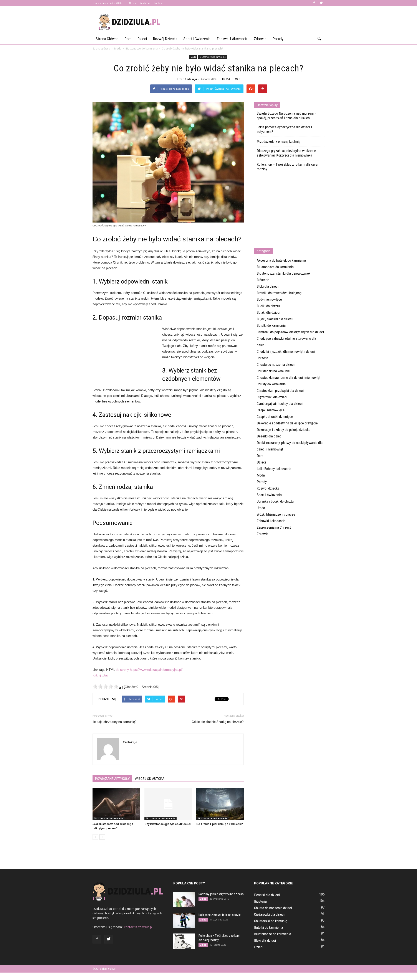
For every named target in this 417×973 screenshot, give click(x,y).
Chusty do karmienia (271, 384)
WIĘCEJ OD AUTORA (149, 779)
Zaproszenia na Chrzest (274, 527)
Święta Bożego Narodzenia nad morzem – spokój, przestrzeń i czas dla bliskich (286, 115)
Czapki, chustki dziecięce (275, 416)
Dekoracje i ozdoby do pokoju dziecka (283, 429)
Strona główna (107, 38)
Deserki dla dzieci (269, 436)
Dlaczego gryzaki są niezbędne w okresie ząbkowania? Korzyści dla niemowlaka (286, 152)
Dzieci (142, 38)
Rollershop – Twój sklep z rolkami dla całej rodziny (287, 166)
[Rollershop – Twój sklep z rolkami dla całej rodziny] (184, 941)
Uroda (261, 508)
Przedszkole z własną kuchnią (278, 141)
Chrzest (262, 358)
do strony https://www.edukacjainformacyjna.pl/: (149, 669)
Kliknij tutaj (100, 675)
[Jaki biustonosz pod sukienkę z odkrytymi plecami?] (116, 804)
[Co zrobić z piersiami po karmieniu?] (220, 804)
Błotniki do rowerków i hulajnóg (279, 293)
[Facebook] (314, 3)
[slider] (106, 686)
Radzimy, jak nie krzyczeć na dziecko (221, 894)
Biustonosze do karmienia (213, 56)
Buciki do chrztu (268, 306)
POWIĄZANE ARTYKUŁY (112, 779)
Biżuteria (263, 280)
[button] (319, 39)
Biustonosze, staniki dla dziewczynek (283, 273)
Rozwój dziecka (165, 38)
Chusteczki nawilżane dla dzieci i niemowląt (288, 377)
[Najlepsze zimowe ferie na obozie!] (184, 920)
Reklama (145, 3)
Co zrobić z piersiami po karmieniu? (219, 824)
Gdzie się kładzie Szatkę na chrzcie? (218, 722)
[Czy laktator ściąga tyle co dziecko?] (168, 804)
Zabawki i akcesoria (232, 38)
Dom (127, 38)
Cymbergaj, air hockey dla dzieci (280, 403)
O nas (132, 3)
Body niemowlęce (269, 299)
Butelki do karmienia (271, 325)
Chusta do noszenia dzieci (276, 364)
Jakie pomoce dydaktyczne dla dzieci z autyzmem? (285, 129)
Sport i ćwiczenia (196, 38)
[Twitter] (321, 3)
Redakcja (191, 79)
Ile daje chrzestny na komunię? (115, 722)
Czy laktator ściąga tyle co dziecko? (167, 824)
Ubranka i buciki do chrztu (275, 501)
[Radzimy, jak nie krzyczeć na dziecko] (184, 899)
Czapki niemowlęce (271, 410)
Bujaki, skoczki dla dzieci (275, 319)
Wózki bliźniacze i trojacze (276, 514)
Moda (193, 56)
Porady (278, 38)
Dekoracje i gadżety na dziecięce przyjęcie (287, 423)
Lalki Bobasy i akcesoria (274, 469)
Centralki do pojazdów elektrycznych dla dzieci (290, 332)
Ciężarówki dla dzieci (272, 397)
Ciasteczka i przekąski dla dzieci (280, 390)
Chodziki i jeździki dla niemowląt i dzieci (286, 351)
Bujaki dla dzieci (268, 312)
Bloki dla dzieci (267, 286)
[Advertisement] (245, 22)
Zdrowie (260, 38)
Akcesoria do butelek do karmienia (281, 260)
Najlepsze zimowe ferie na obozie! (220, 915)
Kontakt (158, 3)
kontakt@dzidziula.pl (138, 927)
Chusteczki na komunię (273, 371)
